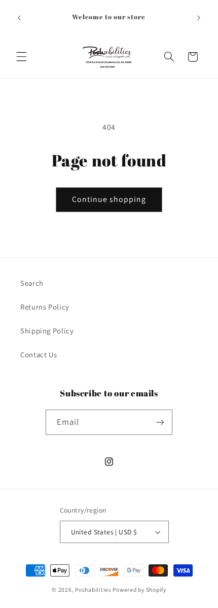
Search (32, 283)
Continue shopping (109, 199)
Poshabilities (93, 589)
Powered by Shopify (139, 589)
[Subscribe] (160, 422)
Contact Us (38, 354)
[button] (21, 57)
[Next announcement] (199, 18)
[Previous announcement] (19, 18)
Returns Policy (44, 307)
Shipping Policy (47, 330)
